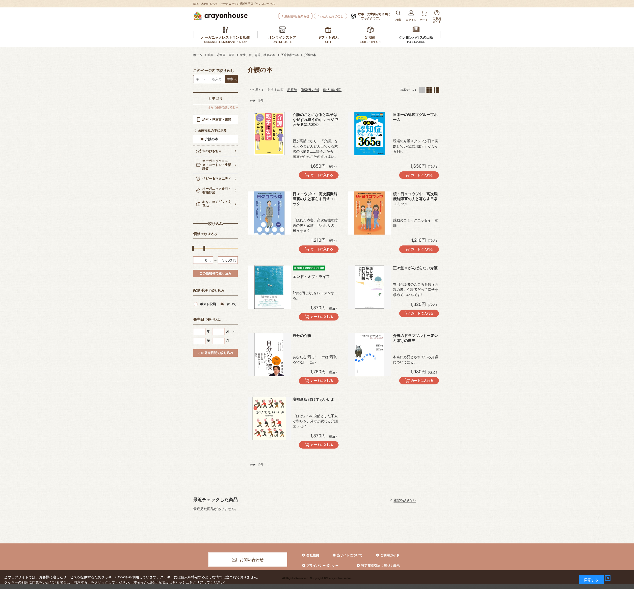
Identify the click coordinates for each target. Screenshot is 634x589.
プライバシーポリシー (322, 565)
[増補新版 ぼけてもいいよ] (269, 418)
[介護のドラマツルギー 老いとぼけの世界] (369, 354)
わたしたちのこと (332, 16)
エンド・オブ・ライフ (311, 276)
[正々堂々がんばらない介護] (369, 287)
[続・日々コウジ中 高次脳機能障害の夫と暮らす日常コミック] (369, 213)
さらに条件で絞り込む (221, 107)
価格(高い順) (332, 89)
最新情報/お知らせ (296, 16)
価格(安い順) (310, 89)
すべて (231, 304)
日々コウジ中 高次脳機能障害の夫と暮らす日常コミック (315, 198)
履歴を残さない (405, 500)
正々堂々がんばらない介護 (415, 268)
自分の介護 (302, 335)
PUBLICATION (416, 42)
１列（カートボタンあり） (436, 90)
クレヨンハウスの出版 (416, 37)
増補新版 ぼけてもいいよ (313, 399)
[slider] (193, 248)
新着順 (292, 89)
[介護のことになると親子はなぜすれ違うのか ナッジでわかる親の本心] (269, 133)
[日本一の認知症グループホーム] (369, 133)
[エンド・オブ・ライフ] (269, 287)
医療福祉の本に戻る (212, 130)
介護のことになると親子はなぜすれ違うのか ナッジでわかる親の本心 (315, 119)
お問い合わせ (252, 559)
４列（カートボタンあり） (429, 90)
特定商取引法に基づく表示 (380, 565)
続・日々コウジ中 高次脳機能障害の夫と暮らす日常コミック (415, 198)
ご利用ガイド (389, 555)
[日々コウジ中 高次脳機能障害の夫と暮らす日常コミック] (269, 213)
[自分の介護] (269, 354)
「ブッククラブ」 (374, 16)
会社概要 (312, 555)
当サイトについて (350, 555)
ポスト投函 (208, 304)
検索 (230, 79)
